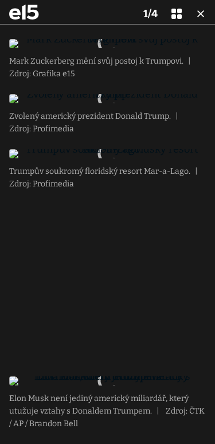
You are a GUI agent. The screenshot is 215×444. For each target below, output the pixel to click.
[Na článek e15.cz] (24, 12)
